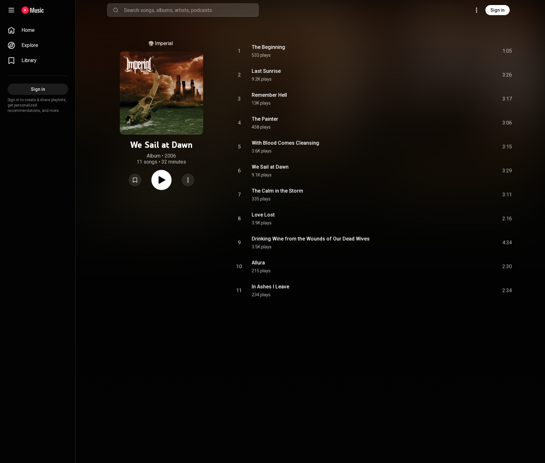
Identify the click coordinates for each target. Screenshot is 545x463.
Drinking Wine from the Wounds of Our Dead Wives (311, 239)
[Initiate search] (116, 10)
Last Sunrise (266, 71)
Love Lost (263, 215)
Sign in (497, 10)
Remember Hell (269, 95)
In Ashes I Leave (270, 287)
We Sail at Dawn (270, 167)
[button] (135, 180)
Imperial (164, 43)
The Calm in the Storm (277, 191)
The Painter (265, 119)
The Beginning (268, 47)
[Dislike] (471, 51)
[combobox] (191, 10)
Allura (258, 263)
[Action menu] (188, 180)
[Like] (459, 51)
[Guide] (11, 10)
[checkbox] (507, 51)
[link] (38, 30)
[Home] (32, 10)
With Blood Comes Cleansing (285, 143)
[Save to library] (135, 180)
